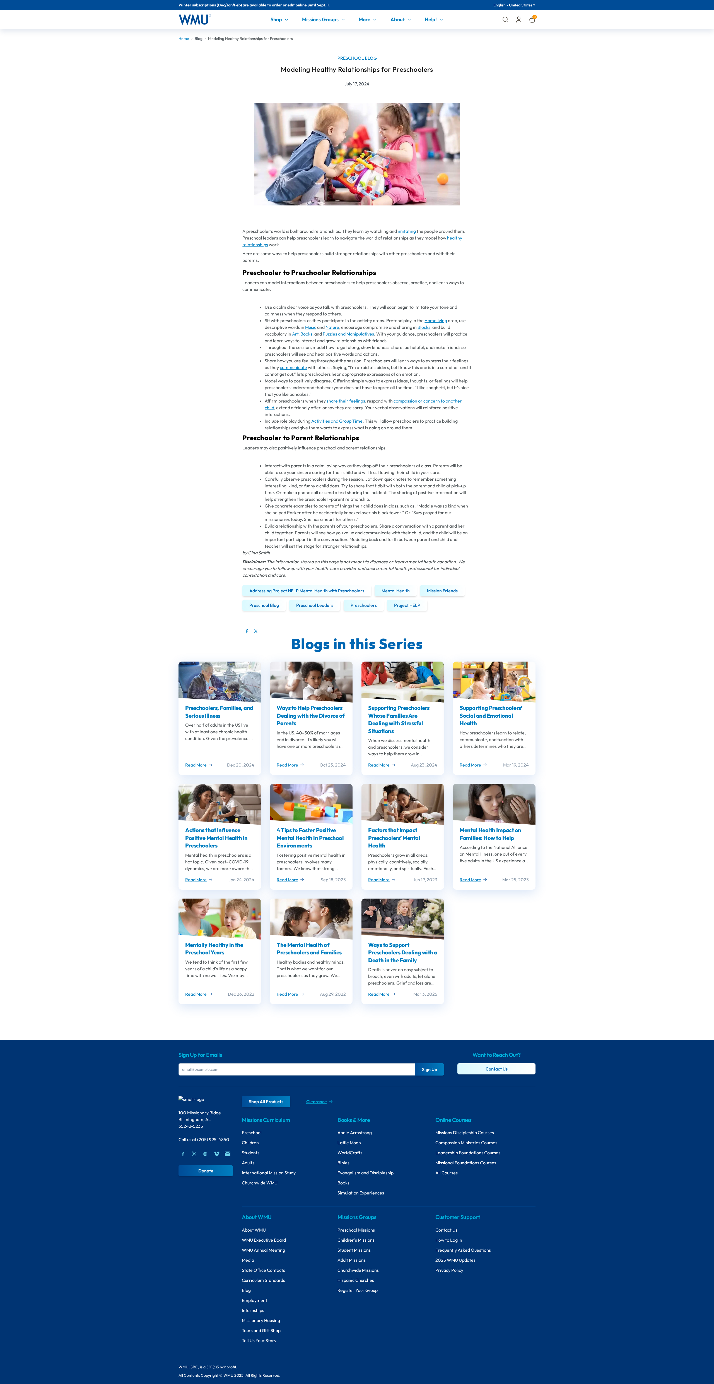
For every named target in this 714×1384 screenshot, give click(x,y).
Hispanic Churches (355, 1280)
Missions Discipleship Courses (464, 1132)
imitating (407, 231)
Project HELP (407, 605)
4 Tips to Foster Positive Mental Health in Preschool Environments (310, 838)
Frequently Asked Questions (463, 1250)
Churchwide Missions (358, 1270)
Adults (248, 1162)
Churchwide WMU (260, 1183)
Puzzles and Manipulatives (348, 334)
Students (250, 1152)
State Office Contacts (263, 1270)
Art (295, 334)
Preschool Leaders (314, 605)
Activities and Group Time (337, 421)
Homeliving (435, 320)
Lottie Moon (349, 1142)
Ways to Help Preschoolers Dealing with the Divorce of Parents (311, 715)
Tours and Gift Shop (261, 1330)
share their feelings (346, 401)
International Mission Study (269, 1172)
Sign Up (429, 1069)
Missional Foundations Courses (465, 1162)
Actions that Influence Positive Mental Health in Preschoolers (216, 838)
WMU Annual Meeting (263, 1250)
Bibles (343, 1162)
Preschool (252, 1132)
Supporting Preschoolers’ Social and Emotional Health (491, 715)
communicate (293, 367)
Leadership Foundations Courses (467, 1152)
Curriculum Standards (263, 1280)
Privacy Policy (449, 1270)
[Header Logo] (194, 19)
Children (250, 1142)
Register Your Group (357, 1290)
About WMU (254, 1230)
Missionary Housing (261, 1320)
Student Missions (354, 1250)
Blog (198, 38)
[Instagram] (205, 1154)
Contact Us (497, 1069)
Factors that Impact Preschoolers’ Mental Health (394, 838)
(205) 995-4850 (213, 1139)
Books (306, 334)
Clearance (316, 1101)
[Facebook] (182, 1154)
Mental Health (396, 590)
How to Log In (448, 1240)
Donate (205, 1171)
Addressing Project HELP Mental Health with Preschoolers (306, 590)
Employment (254, 1300)
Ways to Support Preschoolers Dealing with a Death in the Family (402, 952)
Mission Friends (442, 590)
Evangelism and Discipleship (365, 1172)
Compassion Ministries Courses (466, 1142)
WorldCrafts (349, 1152)
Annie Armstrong (354, 1132)
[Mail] (227, 1154)
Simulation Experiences (360, 1193)
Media (248, 1260)
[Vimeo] (216, 1154)
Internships (253, 1310)
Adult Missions (351, 1260)
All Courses (446, 1172)
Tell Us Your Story (259, 1340)
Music (310, 327)
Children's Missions (356, 1240)
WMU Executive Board (264, 1240)
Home (183, 38)
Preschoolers (364, 605)
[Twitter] (255, 634)
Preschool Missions (356, 1230)
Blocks (424, 327)
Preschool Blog (264, 605)
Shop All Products (266, 1101)
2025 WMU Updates (455, 1260)
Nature (332, 327)
